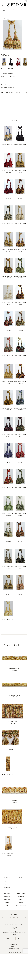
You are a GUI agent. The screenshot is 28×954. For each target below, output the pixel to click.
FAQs (7, 905)
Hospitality (7, 887)
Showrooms (7, 899)
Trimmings (9, 9)
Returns (7, 902)
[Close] (26, 1)
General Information (21, 905)
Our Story (21, 881)
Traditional (17, 9)
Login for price (11, 76)
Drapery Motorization (7, 884)
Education (21, 902)
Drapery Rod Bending (7, 881)
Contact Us (7, 896)
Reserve (11, 87)
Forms (21, 899)
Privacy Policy (14, 944)
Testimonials (21, 884)
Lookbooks (21, 896)
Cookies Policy (14, 946)
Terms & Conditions (14, 948)
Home (2, 9)
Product (4, 87)
